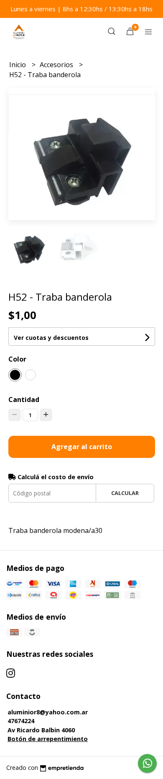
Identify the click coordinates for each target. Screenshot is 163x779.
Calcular (125, 493)
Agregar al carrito (81, 446)
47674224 (21, 721)
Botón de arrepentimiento (48, 739)
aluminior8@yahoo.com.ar (48, 712)
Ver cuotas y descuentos (51, 338)
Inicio (18, 64)
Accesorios (57, 64)
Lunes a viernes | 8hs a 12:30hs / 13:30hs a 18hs (81, 9)
